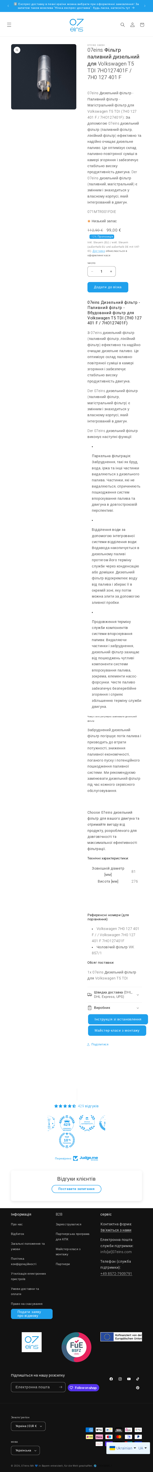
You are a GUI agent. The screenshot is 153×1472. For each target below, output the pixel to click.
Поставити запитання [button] (76, 1189)
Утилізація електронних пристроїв (28, 1276)
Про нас (17, 1224)
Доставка (99, 250)
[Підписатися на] (60, 1387)
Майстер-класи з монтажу (117, 1030)
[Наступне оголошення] (144, 6)
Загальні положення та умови (28, 1246)
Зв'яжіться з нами (115, 1230)
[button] (9, 25)
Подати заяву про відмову (29, 1314)
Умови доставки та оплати (25, 1291)
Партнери (63, 1264)
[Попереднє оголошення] (8, 6)
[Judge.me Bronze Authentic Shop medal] (87, 1123)
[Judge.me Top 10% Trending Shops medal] (67, 1140)
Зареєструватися (68, 1224)
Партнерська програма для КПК (72, 1236)
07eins (25, 1465)
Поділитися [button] (100, 1044)
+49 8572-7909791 (116, 1274)
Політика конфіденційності (23, 1261)
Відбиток (17, 1234)
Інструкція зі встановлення (118, 1019)
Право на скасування (27, 1304)
